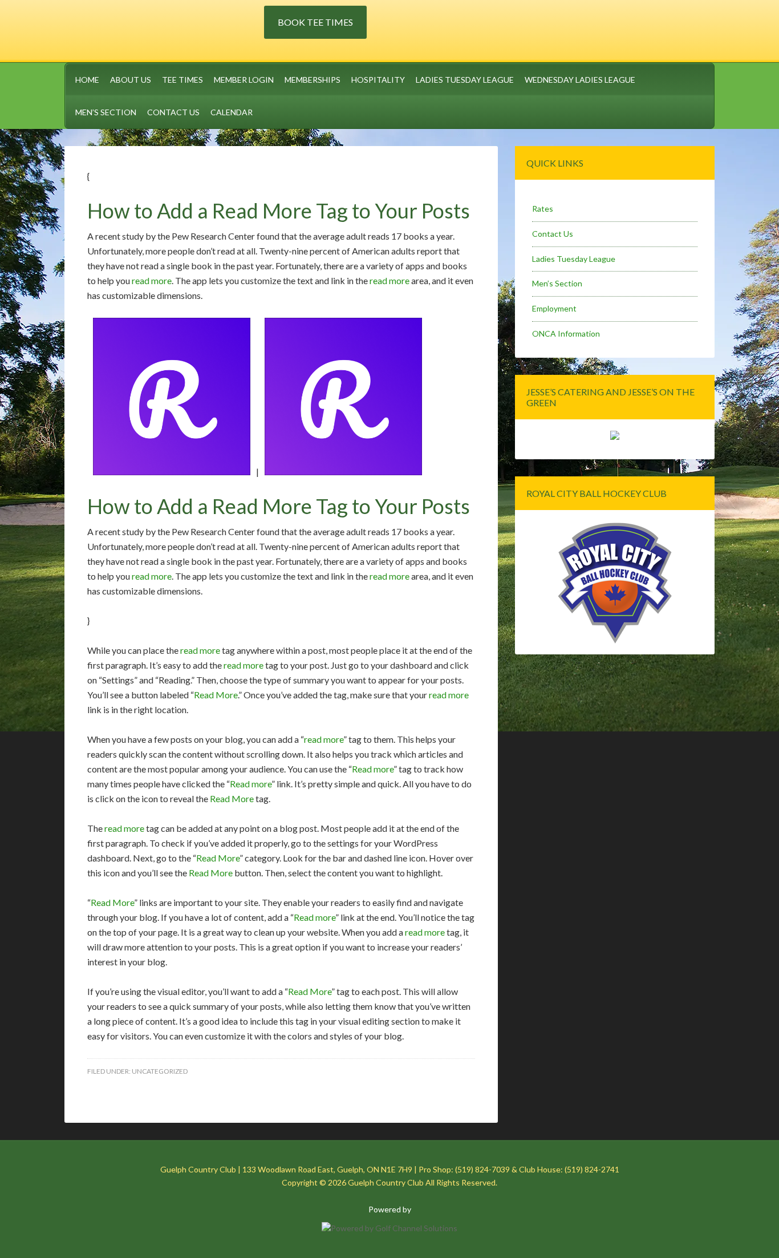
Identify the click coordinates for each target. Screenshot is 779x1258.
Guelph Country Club (164, 29)
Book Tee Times (315, 22)
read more (152, 280)
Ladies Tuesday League (573, 259)
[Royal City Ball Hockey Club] (615, 641)
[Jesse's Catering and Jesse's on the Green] (614, 437)
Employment (554, 308)
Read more (372, 768)
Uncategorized (160, 1071)
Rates (542, 208)
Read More (216, 694)
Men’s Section (557, 283)
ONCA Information (566, 333)
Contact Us (552, 233)
